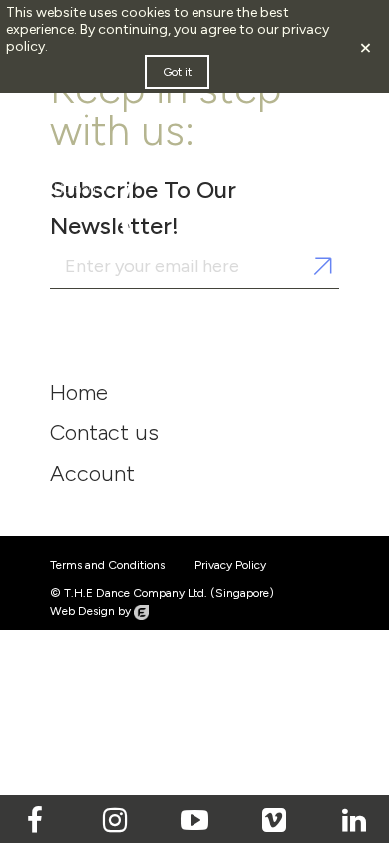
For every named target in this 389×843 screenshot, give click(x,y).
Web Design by (92, 611)
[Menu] (292, 173)
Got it (177, 72)
